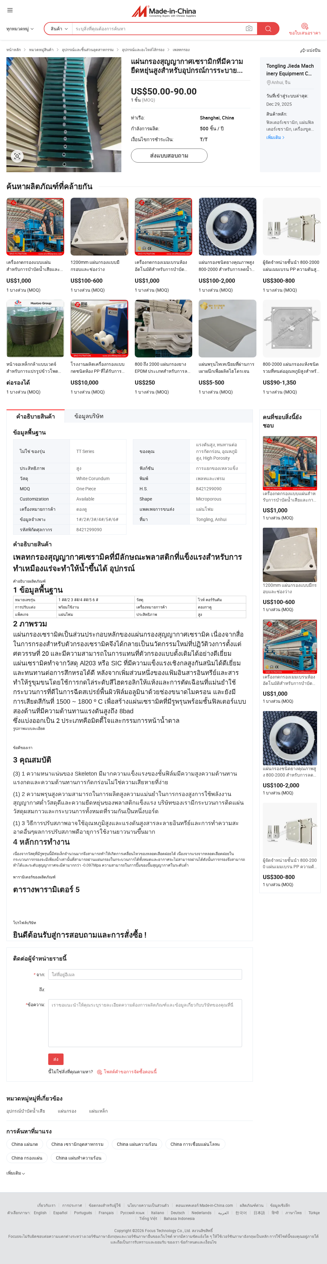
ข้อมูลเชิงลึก (280, 1205)
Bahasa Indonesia (179, 1218)
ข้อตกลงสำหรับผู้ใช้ (105, 1205)
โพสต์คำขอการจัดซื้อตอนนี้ (127, 1072)
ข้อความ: (35, 1004)
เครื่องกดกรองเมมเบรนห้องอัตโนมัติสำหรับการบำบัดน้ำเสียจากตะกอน (289, 680)
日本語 (259, 1212)
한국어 (241, 1212)
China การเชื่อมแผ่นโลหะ (195, 1144)
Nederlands (201, 1212)
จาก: (39, 974)
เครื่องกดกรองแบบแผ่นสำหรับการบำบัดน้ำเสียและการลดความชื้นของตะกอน (289, 496)
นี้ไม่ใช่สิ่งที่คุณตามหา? (70, 1072)
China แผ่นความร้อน (137, 1144)
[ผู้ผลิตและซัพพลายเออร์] (164, 11)
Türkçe (314, 1212)
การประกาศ (72, 1205)
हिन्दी (275, 1212)
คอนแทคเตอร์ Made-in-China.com (204, 1205)
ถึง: (42, 989)
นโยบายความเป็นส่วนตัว (148, 1205)
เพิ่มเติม (273, 137)
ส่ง (55, 1059)
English (40, 1212)
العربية (223, 1212)
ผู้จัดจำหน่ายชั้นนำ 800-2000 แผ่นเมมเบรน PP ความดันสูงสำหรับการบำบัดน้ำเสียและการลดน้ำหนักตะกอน (290, 863)
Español (60, 1212)
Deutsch (178, 1212)
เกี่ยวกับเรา (46, 1205)
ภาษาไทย (293, 1212)
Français (106, 1212)
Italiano (157, 1212)
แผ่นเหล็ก (98, 1111)
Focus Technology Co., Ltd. (168, 1230)
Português (83, 1212)
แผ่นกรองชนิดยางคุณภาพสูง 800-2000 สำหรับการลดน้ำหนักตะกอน (289, 771)
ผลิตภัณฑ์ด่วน (251, 1205)
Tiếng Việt (148, 1218)
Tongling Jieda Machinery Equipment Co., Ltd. (290, 73)
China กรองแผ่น (26, 1158)
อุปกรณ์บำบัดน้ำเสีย (25, 1111)
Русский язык (132, 1212)
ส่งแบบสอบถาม (169, 155)
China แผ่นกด (24, 1144)
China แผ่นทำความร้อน (79, 1158)
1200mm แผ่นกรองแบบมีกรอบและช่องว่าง (290, 588)
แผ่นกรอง (67, 1111)
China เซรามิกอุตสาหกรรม (77, 1144)
